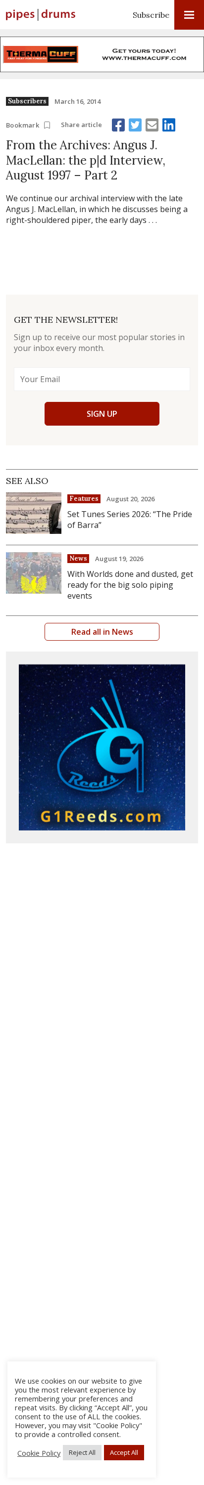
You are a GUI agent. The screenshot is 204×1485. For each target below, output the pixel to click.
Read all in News (102, 631)
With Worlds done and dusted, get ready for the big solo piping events (130, 584)
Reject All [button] (82, 1452)
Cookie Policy (38, 1452)
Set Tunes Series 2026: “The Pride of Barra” (129, 519)
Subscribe (151, 15)
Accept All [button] (124, 1452)
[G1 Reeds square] (102, 747)
